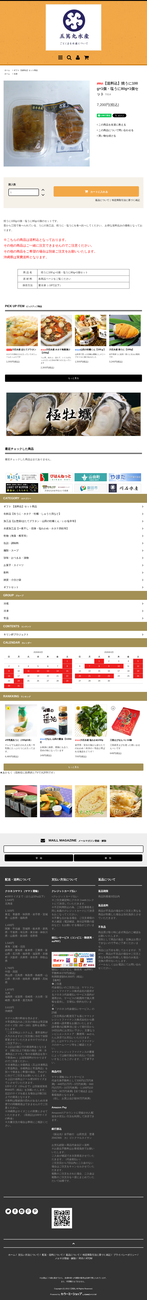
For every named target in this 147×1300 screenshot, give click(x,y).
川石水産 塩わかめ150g (91, 740)
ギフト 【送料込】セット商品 (26, 70)
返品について (102, 200)
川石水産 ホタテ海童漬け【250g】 (55, 351)
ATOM (89, 1258)
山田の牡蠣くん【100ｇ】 (93, 349)
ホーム (7, 70)
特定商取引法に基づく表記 (126, 200)
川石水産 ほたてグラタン (24, 349)
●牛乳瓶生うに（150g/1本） (18, 740)
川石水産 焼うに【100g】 (121, 349)
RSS (81, 1258)
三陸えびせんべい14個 (121, 740)
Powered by (55, 1294)
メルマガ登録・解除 (65, 1258)
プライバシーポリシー (125, 1254)
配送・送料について (52, 1254)
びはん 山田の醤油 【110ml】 (56, 740)
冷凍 (15, 74)
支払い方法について (28, 1254)
